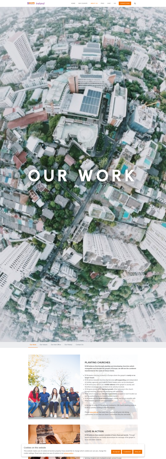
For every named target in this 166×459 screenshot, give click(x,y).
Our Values (43, 344)
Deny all (138, 452)
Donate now (124, 3)
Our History (68, 344)
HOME (73, 3)
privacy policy (68, 453)
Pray (102, 3)
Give (109, 3)
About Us (94, 3)
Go (115, 3)
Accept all (116, 452)
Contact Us (79, 344)
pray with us (94, 412)
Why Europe (82, 3)
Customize (127, 452)
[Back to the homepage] (39, 3)
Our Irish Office (56, 344)
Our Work (33, 344)
